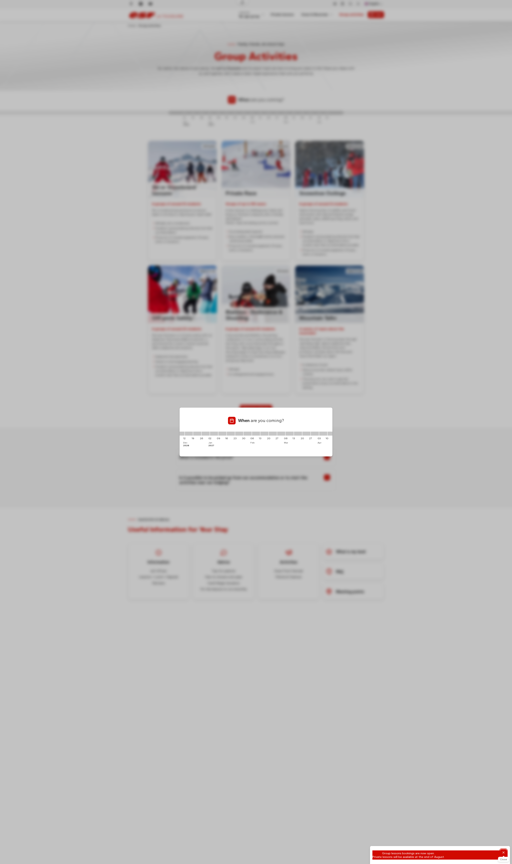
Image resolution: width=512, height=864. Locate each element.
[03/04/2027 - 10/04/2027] (323, 434)
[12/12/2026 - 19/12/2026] (189, 434)
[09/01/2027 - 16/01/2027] (222, 434)
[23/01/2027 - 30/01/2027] (239, 434)
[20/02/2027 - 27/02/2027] (273, 434)
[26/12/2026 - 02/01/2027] (206, 434)
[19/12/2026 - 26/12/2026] (197, 434)
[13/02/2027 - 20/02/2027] (264, 434)
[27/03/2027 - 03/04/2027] (315, 434)
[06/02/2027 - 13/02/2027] (256, 434)
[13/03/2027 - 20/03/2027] (298, 434)
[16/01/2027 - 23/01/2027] (231, 434)
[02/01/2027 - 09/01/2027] (214, 434)
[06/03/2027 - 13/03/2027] (290, 434)
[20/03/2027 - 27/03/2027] (306, 434)
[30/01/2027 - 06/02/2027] (248, 434)
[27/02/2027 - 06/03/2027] (281, 434)
